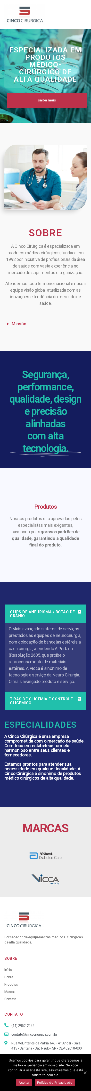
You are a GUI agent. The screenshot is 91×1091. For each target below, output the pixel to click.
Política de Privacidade (54, 1082)
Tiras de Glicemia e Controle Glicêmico (41, 701)
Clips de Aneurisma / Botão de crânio (42, 614)
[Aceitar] (85, 1072)
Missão (19, 323)
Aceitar (24, 1082)
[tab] (45, 324)
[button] (47, 100)
